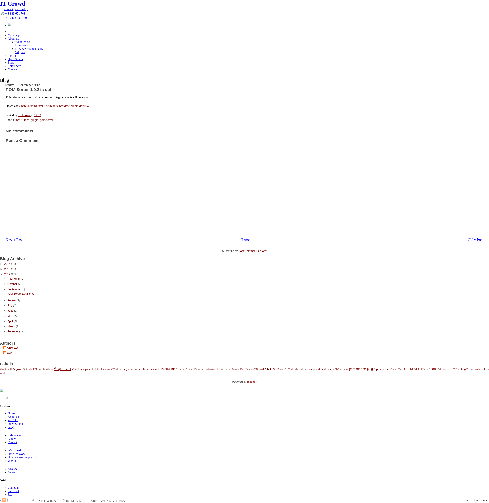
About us (13, 38)
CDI (94, 369)
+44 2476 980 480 (15, 17)
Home (11, 413)
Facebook (13, 491)
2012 (7, 274)
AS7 (74, 369)
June (10, 310)
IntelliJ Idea (169, 369)
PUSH (405, 369)
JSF (274, 369)
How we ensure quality (29, 48)
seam (433, 369)
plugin (371, 369)
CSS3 (114, 369)
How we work (24, 45)
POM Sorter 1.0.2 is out (21, 293)
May (10, 315)
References (14, 66)
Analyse (13, 469)
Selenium (442, 369)
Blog (11, 62)
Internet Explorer (186, 369)
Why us (20, 52)
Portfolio (13, 55)
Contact (12, 69)
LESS (289, 369)
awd (9, 352)
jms (260, 369)
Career (12, 438)
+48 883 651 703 (14, 13)
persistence (357, 369)
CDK (99, 369)
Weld (2, 373)
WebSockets (482, 369)
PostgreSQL (396, 369)
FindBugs (123, 369)
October (12, 283)
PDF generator (342, 369)
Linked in (13, 487)
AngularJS (18, 369)
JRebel (266, 369)
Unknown (13, 347)
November (14, 278)
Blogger (251, 381)
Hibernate (155, 369)
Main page (14, 35)
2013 (7, 268)
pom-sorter (383, 369)
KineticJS (281, 369)
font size (133, 369)
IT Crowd (12, 3)
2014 (7, 263)
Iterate (11, 472)
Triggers (470, 369)
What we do (22, 42)
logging (295, 369)
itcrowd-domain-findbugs (213, 369)
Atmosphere (84, 369)
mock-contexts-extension (319, 369)
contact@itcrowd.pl (16, 9)
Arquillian (62, 368)
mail (301, 369)
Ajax (2, 369)
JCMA (255, 369)
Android (8, 369)
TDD (455, 369)
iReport (197, 369)
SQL (449, 369)
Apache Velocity (45, 369)
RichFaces (423, 369)
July (10, 305)
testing (462, 369)
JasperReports (232, 369)
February (13, 331)
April (10, 321)
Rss (10, 494)
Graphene (143, 369)
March (11, 326)
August (12, 300)
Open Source (15, 59)
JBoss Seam (246, 369)
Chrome (107, 369)
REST (413, 369)
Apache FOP (32, 369)
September (14, 289)
